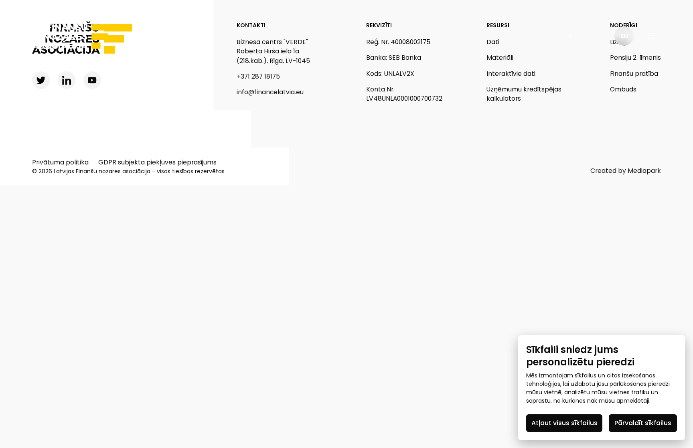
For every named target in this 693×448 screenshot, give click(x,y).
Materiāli (499, 57)
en (624, 36)
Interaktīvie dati (510, 73)
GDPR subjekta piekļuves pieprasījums (157, 162)
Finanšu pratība (634, 73)
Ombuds (623, 89)
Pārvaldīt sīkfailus (642, 423)
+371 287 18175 (258, 76)
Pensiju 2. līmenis (635, 57)
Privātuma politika (60, 162)
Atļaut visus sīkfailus (564, 423)
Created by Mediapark (625, 170)
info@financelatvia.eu (270, 92)
